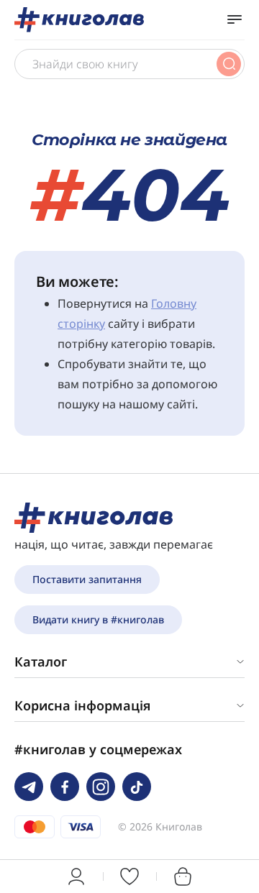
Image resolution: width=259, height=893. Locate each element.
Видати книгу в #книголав (98, 619)
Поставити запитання (87, 579)
